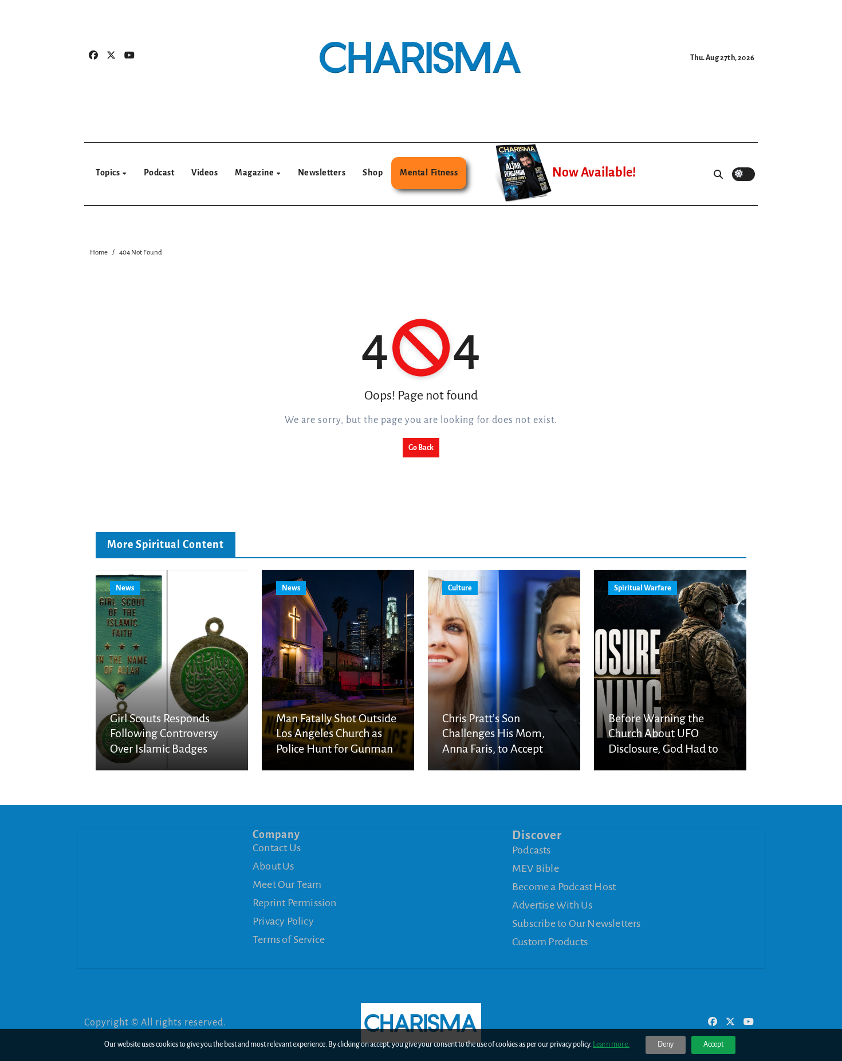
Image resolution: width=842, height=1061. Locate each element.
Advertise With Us (552, 905)
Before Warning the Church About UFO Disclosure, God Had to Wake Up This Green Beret (663, 748)
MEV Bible (535, 868)
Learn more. (611, 1044)
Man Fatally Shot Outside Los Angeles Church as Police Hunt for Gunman (336, 733)
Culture (460, 588)
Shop (373, 172)
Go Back (421, 448)
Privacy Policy (283, 921)
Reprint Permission (295, 903)
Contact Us (277, 848)
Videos (204, 172)
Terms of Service (289, 939)
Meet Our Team (287, 884)
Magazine (255, 172)
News (125, 588)
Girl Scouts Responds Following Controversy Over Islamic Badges (164, 733)
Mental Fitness (429, 172)
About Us (273, 866)
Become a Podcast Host (564, 886)
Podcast (159, 172)
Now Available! (594, 172)
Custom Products (550, 942)
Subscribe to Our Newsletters (576, 923)
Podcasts (531, 850)
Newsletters (322, 172)
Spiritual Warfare (642, 588)
